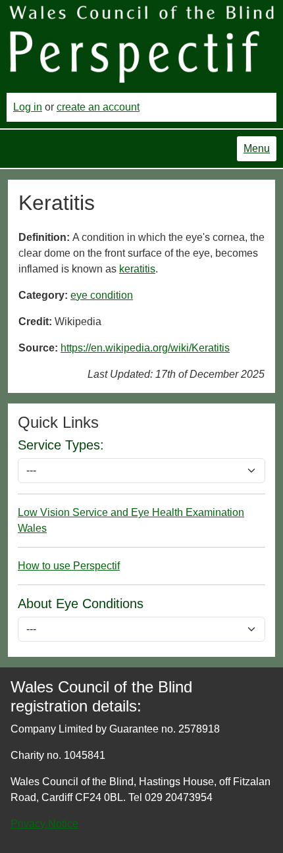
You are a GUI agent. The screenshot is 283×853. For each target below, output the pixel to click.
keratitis (137, 268)
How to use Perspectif (69, 565)
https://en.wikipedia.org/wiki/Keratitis (145, 347)
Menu (257, 148)
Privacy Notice (44, 823)
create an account (98, 107)
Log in (27, 107)
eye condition (101, 295)
